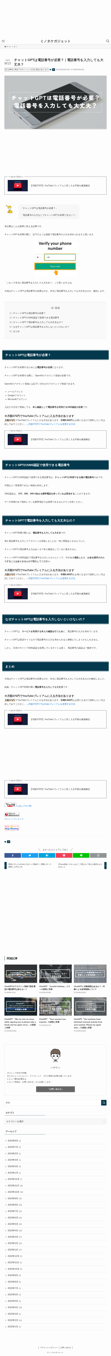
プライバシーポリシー (49, 1348)
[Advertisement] (55, 19)
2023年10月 (15, 1192)
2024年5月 (14, 1153)
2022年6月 (14, 1294)
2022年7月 (14, 1288)
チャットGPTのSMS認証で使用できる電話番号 (36, 317)
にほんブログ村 (24, 806)
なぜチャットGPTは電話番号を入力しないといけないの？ (41, 327)
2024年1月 (14, 1173)
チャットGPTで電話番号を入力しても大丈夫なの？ (38, 322)
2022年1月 (14, 1326)
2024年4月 (14, 1160)
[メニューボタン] (3, 41)
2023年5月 (15, 1224)
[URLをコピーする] (98, 855)
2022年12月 (15, 1256)
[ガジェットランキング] (11, 815)
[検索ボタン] (108, 41)
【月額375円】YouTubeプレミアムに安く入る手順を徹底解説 (60, 185)
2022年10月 (15, 1269)
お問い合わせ (65, 1348)
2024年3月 (14, 1166)
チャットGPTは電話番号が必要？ (29, 313)
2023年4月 (15, 1230)
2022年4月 (15, 1307)
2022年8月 (14, 1282)
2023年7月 (15, 1211)
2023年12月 (15, 1179)
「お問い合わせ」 (55, 1089)
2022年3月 (14, 1314)
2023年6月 (15, 1218)
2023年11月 (15, 1185)
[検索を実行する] (104, 1103)
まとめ (16, 331)
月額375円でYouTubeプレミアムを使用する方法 (51, 424)
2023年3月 (15, 1237)
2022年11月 (15, 1262)
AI (53, 69)
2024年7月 (14, 1147)
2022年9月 (14, 1275)
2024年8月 (14, 1141)
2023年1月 (15, 1250)
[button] (12, 855)
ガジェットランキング (13, 819)
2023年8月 (15, 1205)
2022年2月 (15, 1320)
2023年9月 (15, 1198)
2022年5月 (14, 1301)
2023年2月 (15, 1243)
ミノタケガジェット (55, 41)
